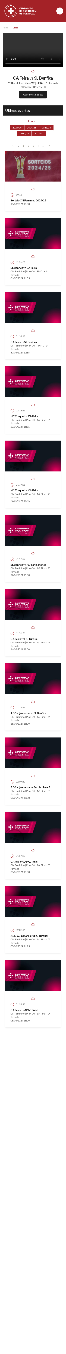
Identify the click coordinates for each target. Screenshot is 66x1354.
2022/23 (24, 133)
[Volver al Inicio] (21, 10)
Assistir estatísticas (33, 94)
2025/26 (16, 127)
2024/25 (31, 127)
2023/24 (46, 127)
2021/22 (38, 133)
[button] (59, 11)
